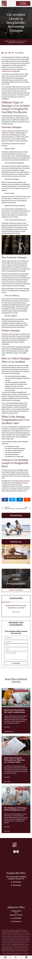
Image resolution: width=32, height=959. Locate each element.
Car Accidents (12, 41)
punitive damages (7, 336)
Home (6, 41)
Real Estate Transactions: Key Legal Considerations (14, 711)
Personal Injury (16, 515)
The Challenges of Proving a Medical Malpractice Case (15, 809)
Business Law (16, 542)
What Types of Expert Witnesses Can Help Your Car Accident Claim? (14, 760)
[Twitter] (17, 851)
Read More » (7, 727)
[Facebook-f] (14, 851)
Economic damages (7, 131)
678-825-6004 (17, 882)
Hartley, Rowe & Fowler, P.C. (14, 953)
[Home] (5, 957)
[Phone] (16, 957)
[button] (5, 499)
